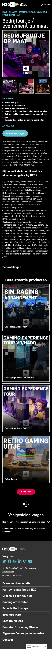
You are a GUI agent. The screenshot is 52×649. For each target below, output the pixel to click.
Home (4, 12)
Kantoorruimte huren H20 (19, 589)
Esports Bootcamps (15, 608)
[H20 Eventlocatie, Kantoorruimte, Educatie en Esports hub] (14, 4)
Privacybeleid (8, 571)
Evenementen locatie (16, 583)
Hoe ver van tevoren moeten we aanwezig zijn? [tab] (23, 522)
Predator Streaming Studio (20, 627)
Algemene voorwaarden (12, 575)
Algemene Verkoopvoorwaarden (23, 633)
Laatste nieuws (12, 621)
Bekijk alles (26, 491)
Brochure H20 (11, 614)
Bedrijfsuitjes (26, 12)
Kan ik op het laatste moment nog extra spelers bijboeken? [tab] (23, 530)
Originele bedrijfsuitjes (17, 596)
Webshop (13, 12)
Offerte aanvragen (15, 133)
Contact (7, 639)
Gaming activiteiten (15, 602)
